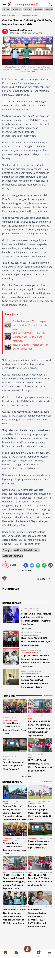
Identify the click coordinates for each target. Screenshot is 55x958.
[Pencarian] (50, 4)
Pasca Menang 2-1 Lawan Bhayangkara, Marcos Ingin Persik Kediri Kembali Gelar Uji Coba (40, 813)
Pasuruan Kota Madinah (29, 15)
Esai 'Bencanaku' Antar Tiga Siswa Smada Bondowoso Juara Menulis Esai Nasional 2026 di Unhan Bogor (14, 916)
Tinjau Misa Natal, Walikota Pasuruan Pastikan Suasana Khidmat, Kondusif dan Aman (35, 659)
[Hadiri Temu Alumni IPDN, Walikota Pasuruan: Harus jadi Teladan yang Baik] (11, 639)
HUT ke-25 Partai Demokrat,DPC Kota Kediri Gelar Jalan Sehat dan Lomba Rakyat (40, 880)
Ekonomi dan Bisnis (10, 720)
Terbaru (6, 9)
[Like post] (5, 564)
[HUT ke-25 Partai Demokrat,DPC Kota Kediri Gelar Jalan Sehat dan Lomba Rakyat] (40, 745)
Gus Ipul (7, 550)
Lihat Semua (48, 696)
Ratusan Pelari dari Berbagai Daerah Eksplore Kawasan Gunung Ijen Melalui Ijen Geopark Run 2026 (14, 813)
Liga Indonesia (31, 802)
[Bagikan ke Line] (38, 565)
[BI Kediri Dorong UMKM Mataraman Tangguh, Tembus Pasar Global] (15, 707)
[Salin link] (50, 565)
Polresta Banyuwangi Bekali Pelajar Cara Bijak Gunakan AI (13, 765)
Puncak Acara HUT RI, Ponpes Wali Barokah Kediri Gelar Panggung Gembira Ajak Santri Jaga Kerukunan (39, 728)
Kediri (30, 718)
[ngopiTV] (9, 4)
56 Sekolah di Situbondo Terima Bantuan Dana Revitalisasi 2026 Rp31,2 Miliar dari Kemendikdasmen (37, 918)
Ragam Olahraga (6, 802)
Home (4, 15)
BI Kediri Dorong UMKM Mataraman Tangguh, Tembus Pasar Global (14, 848)
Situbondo (31, 907)
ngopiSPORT (38, 9)
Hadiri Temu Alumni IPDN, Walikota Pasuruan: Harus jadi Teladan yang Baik (36, 641)
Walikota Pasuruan (13, 555)
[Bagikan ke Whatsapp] (44, 565)
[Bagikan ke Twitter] (32, 565)
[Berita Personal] (27, 949)
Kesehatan (49, 9)
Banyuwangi (7, 759)
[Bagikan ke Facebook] (25, 565)
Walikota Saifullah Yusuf (26, 550)
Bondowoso (7, 907)
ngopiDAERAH (16, 9)
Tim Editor (41, 578)
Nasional (28, 9)
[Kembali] (4, 4)
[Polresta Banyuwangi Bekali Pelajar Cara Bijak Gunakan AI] (15, 746)
